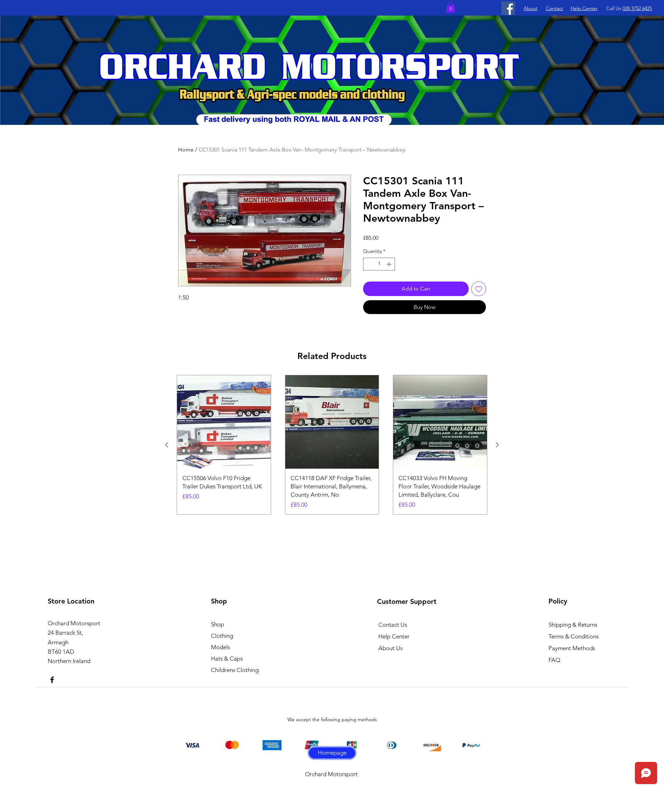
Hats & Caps (227, 658)
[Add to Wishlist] (478, 289)
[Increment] (389, 264)
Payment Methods (572, 648)
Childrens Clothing (235, 669)
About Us (390, 648)
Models (220, 647)
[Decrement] (368, 264)
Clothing (222, 635)
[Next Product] (497, 445)
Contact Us (392, 624)
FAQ (554, 659)
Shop (217, 624)
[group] (332, 445)
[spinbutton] (379, 264)
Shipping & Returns (572, 624)
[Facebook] (508, 8)
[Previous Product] (167, 445)
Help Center (393, 636)
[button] (450, 6)
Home (186, 149)
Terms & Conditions (573, 636)
